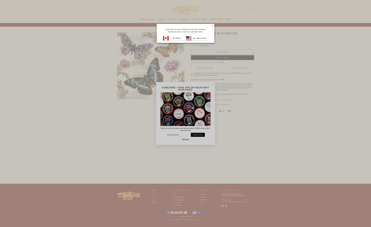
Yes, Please (176, 38)
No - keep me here (199, 38)
